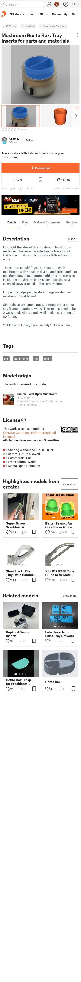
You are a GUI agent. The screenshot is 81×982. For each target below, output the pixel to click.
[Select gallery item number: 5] (66, 517)
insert (47, 358)
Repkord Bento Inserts (17, 634)
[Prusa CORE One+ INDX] (40, 205)
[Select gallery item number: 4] (25, 517)
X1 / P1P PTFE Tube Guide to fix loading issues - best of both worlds (59, 573)
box (6, 358)
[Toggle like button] (8, 532)
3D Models (10, 26)
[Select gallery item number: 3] (22, 517)
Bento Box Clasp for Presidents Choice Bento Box (19, 681)
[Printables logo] (4, 14)
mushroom (21, 358)
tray (36, 358)
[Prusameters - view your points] (56, 4)
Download (42, 168)
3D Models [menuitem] (17, 14)
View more (69, 484)
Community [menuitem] (59, 14)
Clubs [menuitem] (43, 14)
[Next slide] (76, 116)
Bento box (52, 682)
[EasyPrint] (49, 4)
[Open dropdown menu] (77, 35)
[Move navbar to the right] (77, 14)
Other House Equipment (54, 26)
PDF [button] (73, 238)
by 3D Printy (25, 397)
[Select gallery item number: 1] (15, 517)
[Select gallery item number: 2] (19, 517)
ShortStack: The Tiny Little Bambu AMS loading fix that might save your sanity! (19, 573)
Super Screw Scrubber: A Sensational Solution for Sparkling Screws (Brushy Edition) (19, 525)
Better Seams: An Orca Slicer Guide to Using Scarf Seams (58, 525)
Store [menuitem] (31, 14)
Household (29, 26)
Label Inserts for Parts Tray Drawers (59, 634)
